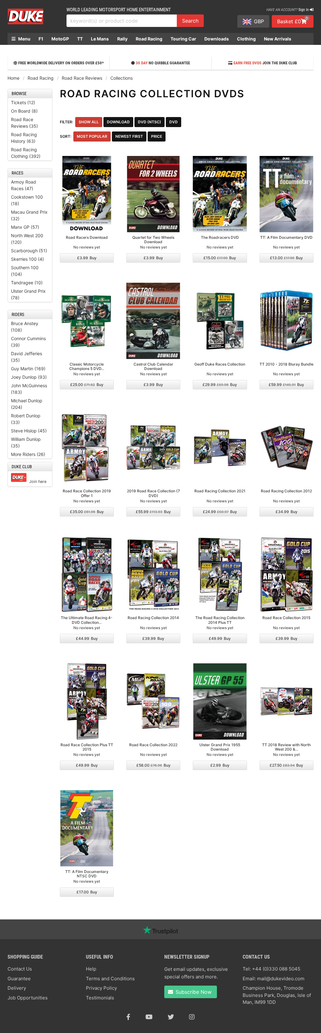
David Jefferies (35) (26, 357)
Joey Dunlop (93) (29, 377)
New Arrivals (277, 38)
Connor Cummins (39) (28, 342)
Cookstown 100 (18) (27, 200)
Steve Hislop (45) (29, 430)
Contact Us (20, 969)
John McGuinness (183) (29, 389)
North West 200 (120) (27, 239)
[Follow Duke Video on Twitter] (171, 1017)
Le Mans (100, 38)
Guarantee (19, 979)
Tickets (19, 50)
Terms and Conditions (110, 979)
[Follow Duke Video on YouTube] (149, 1017)
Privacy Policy (101, 988)
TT (80, 38)
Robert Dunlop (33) (25, 419)
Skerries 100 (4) (27, 259)
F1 (41, 38)
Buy (87, 257)
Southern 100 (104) (25, 271)
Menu (23, 38)
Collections (121, 78)
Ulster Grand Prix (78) (28, 294)
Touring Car (183, 38)
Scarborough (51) (29, 250)
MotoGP (60, 38)
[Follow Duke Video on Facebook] (128, 1017)
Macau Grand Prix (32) (29, 215)
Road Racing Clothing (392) (25, 153)
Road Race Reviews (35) (24, 123)
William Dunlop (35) (26, 442)
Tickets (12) (23, 102)
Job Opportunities (28, 998)
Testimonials (100, 998)
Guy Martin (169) (28, 368)
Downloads (216, 38)
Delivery (17, 988)
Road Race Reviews (82, 78)
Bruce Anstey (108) (24, 327)
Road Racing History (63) (24, 138)
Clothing (246, 38)
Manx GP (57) (25, 227)
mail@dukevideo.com (280, 979)
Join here (37, 481)
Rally (122, 38)
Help (91, 969)
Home (13, 78)
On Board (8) (24, 111)
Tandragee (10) (27, 282)
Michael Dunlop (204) (26, 404)
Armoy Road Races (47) (23, 185)
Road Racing (149, 38)
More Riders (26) (28, 454)
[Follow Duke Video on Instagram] (192, 1017)
